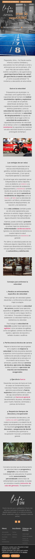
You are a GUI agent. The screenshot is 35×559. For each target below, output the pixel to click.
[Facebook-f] (16, 522)
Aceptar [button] (6, 555)
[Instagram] (19, 522)
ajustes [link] (25, 552)
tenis (14, 198)
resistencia (7, 127)
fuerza (22, 379)
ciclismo (24, 184)
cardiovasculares (24, 229)
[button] (10, 2)
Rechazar (15, 555)
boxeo (7, 198)
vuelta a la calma (12, 420)
